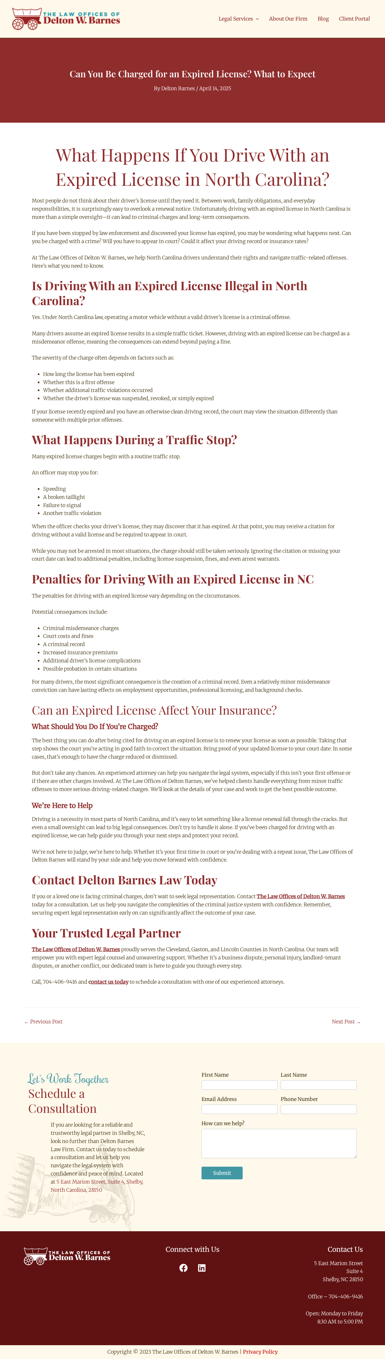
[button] (256, 19)
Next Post (346, 1021)
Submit (222, 1173)
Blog (323, 19)
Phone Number (299, 1099)
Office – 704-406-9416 (335, 1296)
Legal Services (236, 19)
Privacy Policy (260, 1352)
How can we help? (225, 1123)
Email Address (221, 1099)
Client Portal (354, 19)
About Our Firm (288, 19)
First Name (217, 1075)
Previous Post (43, 1021)
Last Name (296, 1075)
